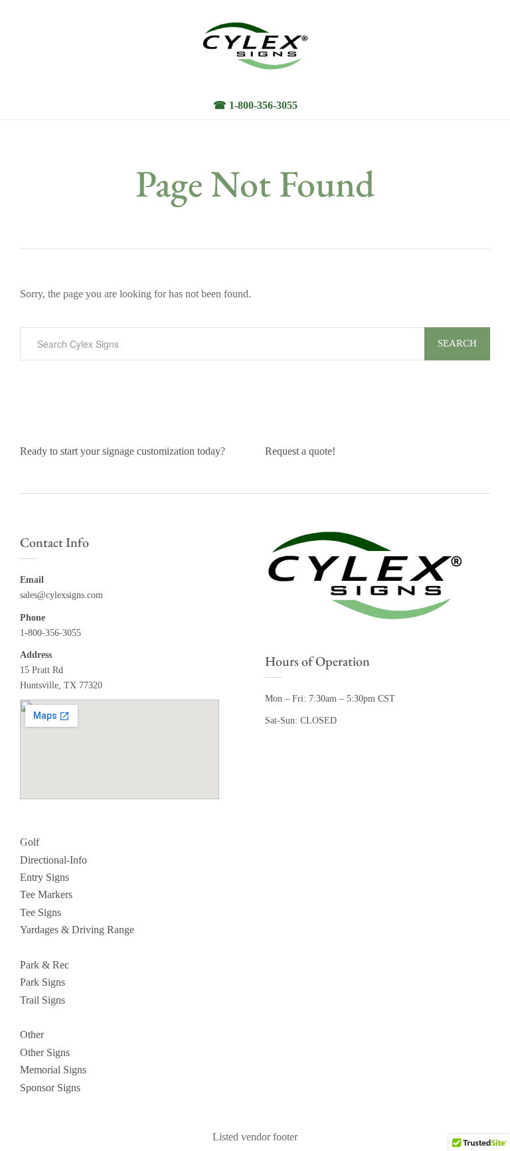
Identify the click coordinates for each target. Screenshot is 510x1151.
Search (457, 343)
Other (32, 1034)
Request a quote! (300, 451)
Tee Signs (40, 912)
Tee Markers (46, 894)
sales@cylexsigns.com (61, 595)
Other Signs (45, 1052)
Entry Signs (44, 877)
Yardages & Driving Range (77, 929)
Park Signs (42, 982)
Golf (29, 842)
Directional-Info (53, 860)
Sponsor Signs (50, 1087)
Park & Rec (44, 964)
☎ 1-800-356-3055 (255, 105)
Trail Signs (42, 1000)
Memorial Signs (53, 1069)
